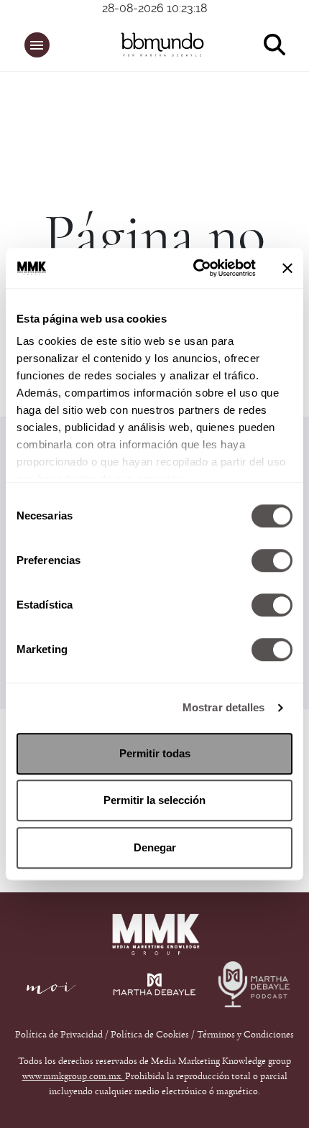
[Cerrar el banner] (287, 268)
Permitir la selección (154, 800)
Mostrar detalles (224, 707)
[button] (37, 44)
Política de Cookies (150, 1035)
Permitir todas (154, 753)
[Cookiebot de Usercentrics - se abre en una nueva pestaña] (194, 268)
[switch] (272, 560)
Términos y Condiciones (245, 1035)
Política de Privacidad (60, 1035)
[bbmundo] (162, 44)
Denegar (155, 847)
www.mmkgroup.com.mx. (73, 1076)
